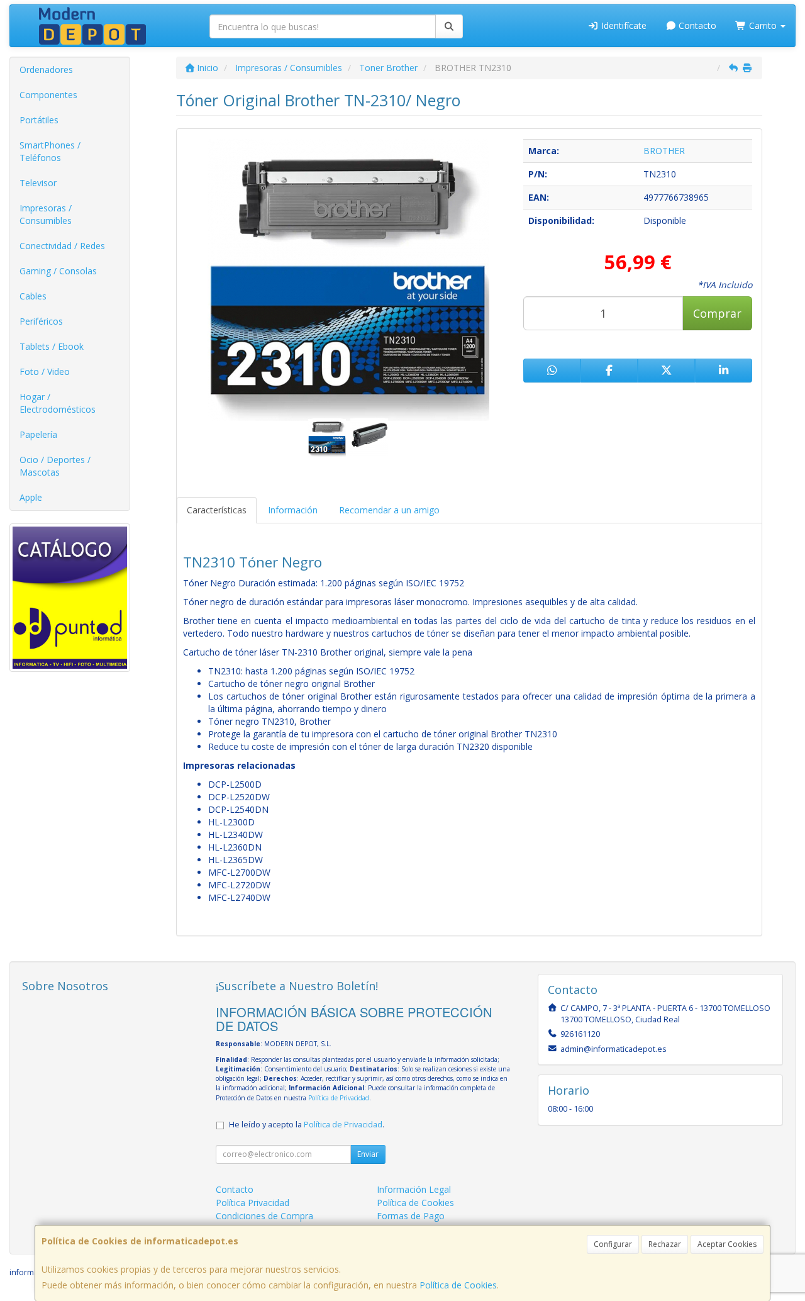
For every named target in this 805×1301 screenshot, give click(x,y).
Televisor (38, 183)
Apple (30, 497)
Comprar (717, 313)
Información (293, 510)
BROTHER (664, 151)
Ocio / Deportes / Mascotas (55, 466)
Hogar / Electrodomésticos (57, 403)
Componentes (48, 95)
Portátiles (38, 120)
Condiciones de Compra (264, 1216)
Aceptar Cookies (727, 1244)
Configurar (613, 1244)
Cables (33, 296)
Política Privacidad (252, 1203)
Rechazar (664, 1244)
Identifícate (623, 25)
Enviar (368, 1154)
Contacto (696, 25)
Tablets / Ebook (51, 346)
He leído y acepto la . (306, 1124)
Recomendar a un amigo (389, 510)
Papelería (38, 434)
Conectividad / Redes (62, 246)
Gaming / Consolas (58, 271)
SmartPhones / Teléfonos (49, 151)
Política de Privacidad (338, 1097)
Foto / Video (44, 371)
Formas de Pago (411, 1216)
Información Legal (414, 1189)
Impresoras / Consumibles (45, 214)
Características (217, 510)
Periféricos (41, 321)
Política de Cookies (458, 1285)
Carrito (763, 25)
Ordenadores (46, 69)
